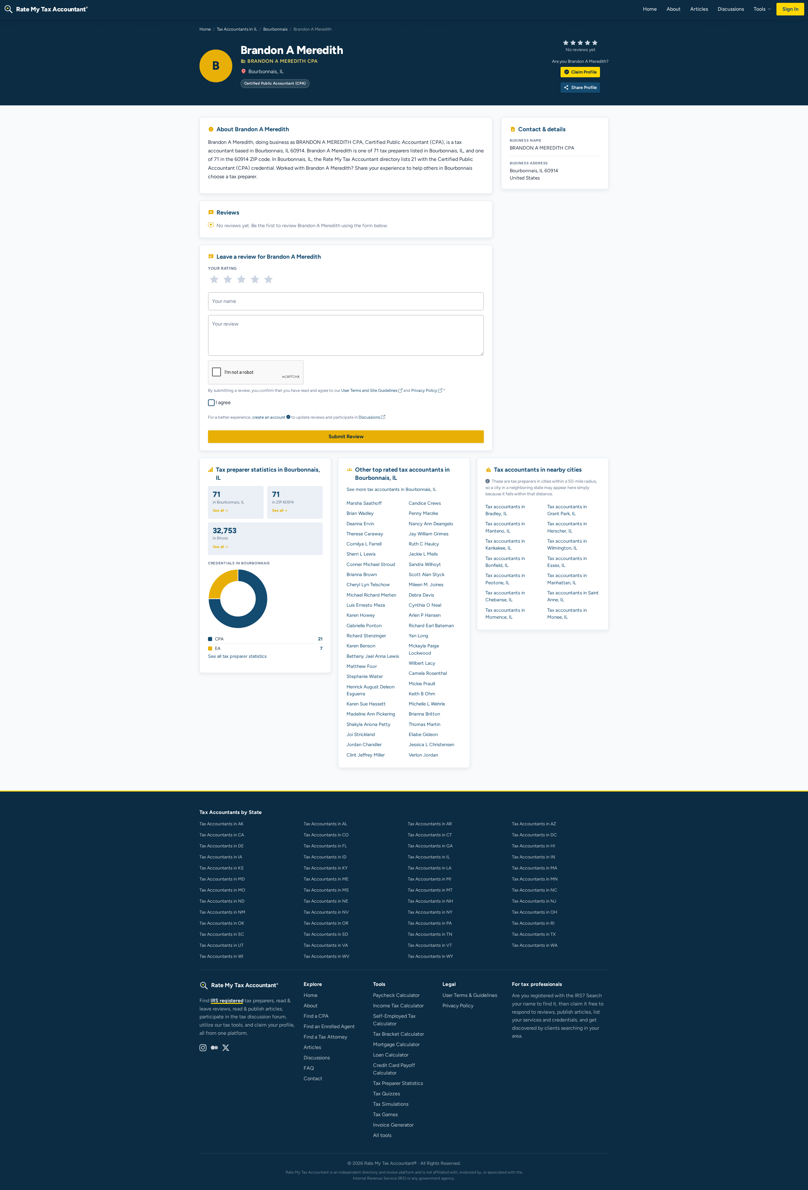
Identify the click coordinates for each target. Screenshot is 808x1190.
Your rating (222, 268)
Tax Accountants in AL (325, 824)
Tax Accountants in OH (534, 912)
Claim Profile (580, 71)
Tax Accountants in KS (221, 868)
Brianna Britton (424, 714)
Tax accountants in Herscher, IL (567, 527)
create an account (268, 417)
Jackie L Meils (423, 554)
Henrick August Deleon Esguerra (371, 690)
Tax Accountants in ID (325, 857)
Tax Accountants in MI (429, 879)
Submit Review (346, 436)
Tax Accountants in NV (326, 912)
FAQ (309, 1068)
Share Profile (580, 87)
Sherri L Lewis (361, 554)
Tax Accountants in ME (326, 879)
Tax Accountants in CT (430, 835)
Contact (313, 1078)
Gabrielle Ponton (364, 625)
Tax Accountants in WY (430, 956)
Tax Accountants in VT (430, 945)
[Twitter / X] (225, 1048)
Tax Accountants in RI (533, 923)
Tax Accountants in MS (326, 890)
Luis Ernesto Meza (366, 605)
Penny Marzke (423, 513)
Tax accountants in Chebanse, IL (505, 596)
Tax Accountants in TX (534, 934)
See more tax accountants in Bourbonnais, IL (391, 489)
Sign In (790, 9)
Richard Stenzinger (366, 636)
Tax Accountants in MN (535, 879)
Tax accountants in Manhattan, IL (567, 579)
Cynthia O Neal (425, 605)
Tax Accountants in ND (222, 901)
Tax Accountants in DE (221, 846)
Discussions (731, 9)
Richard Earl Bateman (431, 625)
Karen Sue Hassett (366, 704)
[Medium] (214, 1048)
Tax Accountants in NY (430, 912)
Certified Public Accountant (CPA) (275, 83)
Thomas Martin (424, 724)
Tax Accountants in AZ (534, 824)
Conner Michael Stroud (371, 564)
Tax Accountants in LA (429, 868)
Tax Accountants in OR (326, 923)
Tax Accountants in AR (430, 824)
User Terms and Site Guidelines (369, 390)
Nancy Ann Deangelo (431, 524)
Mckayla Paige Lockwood (424, 649)
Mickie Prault (422, 683)
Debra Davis (421, 595)
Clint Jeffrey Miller (366, 755)
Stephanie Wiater (365, 676)
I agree (223, 402)
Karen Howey (361, 615)
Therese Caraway (365, 534)
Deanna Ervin (360, 524)
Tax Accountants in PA (430, 923)
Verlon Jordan (423, 755)
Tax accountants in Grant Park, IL (567, 510)
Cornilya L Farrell (364, 544)
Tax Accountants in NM (222, 912)
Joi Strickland (361, 734)
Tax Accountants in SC (221, 934)
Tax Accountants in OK (221, 923)
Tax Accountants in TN (430, 934)
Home (650, 9)
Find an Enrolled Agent (329, 1026)
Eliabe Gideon (423, 734)
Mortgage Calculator (396, 1044)
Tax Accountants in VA (326, 945)
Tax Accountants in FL (325, 846)
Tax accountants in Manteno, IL (505, 527)
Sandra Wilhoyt (425, 564)
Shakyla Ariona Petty (368, 724)
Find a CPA (316, 1016)
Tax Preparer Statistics (398, 1083)
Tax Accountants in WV (326, 956)
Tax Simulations (390, 1104)
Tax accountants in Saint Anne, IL (573, 596)
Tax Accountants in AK (221, 824)
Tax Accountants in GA (430, 846)
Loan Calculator (390, 1055)
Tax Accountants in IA (220, 857)
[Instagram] (202, 1048)
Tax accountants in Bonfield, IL (505, 562)
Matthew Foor (362, 666)
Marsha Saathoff (364, 503)
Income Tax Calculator (398, 1006)
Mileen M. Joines (426, 584)
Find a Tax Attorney (325, 1037)
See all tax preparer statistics (237, 656)
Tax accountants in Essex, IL (567, 562)
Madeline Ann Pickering (371, 714)
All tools (382, 1135)
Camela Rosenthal (428, 673)
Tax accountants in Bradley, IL (505, 510)
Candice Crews (425, 503)
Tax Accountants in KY (326, 868)
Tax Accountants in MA (534, 868)
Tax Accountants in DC (534, 835)
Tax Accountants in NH (430, 901)
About (673, 9)
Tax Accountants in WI (221, 956)
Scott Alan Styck (426, 574)
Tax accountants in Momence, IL (505, 613)
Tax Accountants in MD (222, 879)
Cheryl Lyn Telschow (368, 584)
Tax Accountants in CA (221, 835)
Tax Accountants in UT (221, 945)
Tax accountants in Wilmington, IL (567, 544)
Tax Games (385, 1114)
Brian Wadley (360, 513)
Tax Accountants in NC (534, 890)
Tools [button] (760, 9)
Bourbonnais (275, 29)
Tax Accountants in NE (326, 901)
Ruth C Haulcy (424, 544)
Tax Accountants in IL (237, 29)
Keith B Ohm (422, 694)
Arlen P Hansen (425, 615)
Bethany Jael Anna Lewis (373, 656)
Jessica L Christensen (431, 744)
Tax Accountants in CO (326, 835)
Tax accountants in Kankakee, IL (505, 544)
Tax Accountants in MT (430, 890)
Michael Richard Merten (371, 595)
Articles (699, 9)
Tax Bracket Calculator (398, 1034)
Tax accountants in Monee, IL (567, 613)
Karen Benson (361, 646)
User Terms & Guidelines (470, 995)
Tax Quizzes (386, 1094)
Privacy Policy (424, 390)
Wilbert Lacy (422, 663)
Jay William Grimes (429, 534)
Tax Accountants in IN (533, 857)
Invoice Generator (393, 1125)
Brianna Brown (362, 574)
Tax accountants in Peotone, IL (505, 579)
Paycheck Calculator (396, 995)
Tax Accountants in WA (534, 945)
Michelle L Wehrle (427, 704)
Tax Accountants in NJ (534, 901)
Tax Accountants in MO (222, 890)
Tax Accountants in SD (326, 934)
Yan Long (418, 636)
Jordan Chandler (364, 744)
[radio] (214, 279)
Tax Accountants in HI (533, 846)
